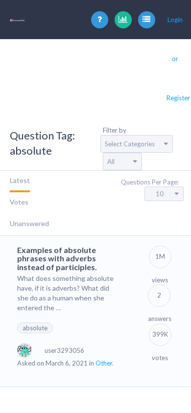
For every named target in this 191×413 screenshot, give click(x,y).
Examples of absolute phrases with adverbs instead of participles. (57, 258)
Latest (20, 180)
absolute (35, 328)
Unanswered (29, 223)
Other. (105, 363)
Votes (19, 202)
